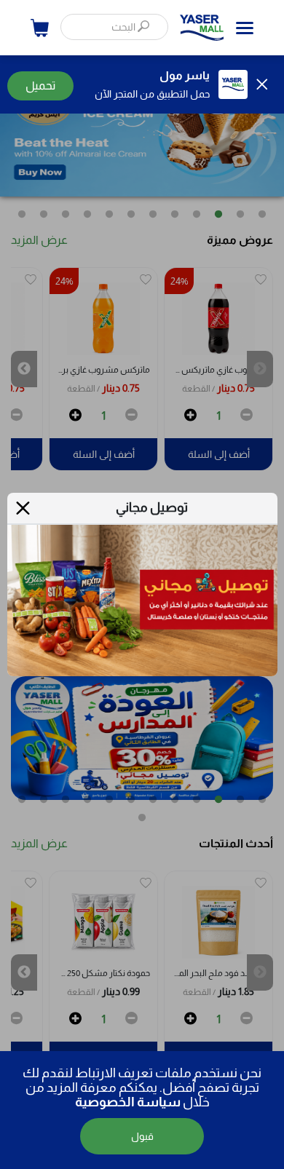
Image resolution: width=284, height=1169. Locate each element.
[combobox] (114, 27)
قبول (142, 1136)
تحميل (40, 85)
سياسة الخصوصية (128, 1102)
